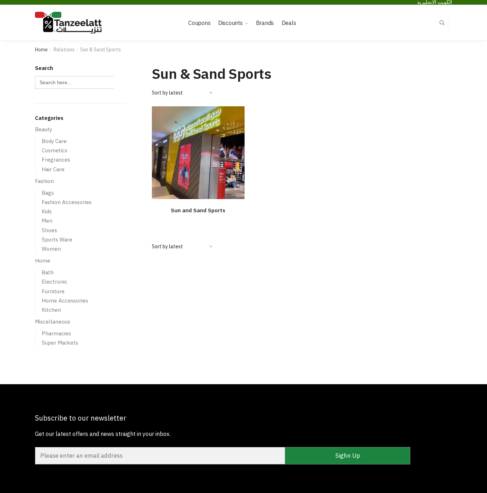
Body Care (54, 141)
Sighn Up (347, 455)
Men (47, 220)
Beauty (43, 129)
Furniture (53, 291)
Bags (48, 192)
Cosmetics (54, 150)
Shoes (49, 230)
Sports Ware (57, 239)
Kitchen (51, 309)
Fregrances (56, 159)
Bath (47, 272)
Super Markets (60, 342)
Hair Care (53, 169)
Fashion (44, 181)
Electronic (54, 281)
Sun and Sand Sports (198, 210)
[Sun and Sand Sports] (198, 152)
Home (41, 49)
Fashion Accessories (67, 202)
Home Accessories (65, 300)
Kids (47, 211)
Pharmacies (56, 333)
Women (51, 248)
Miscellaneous (52, 321)
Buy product (198, 221)
